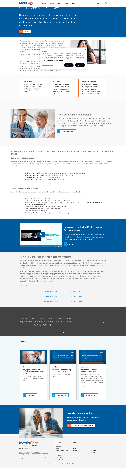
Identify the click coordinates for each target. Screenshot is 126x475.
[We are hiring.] (20, 448)
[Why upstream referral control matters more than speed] (33, 357)
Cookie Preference (47, 65)
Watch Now (71, 244)
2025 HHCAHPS (76, 296)
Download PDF (61, 395)
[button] (22, 321)
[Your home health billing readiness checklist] (63, 357)
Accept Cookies (80, 65)
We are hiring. (25, 448)
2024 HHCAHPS (76, 301)
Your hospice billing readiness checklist (89, 371)
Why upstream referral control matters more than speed (33, 372)
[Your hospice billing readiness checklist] (92, 357)
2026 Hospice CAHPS (50, 292)
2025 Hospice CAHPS (50, 296)
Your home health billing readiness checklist (61, 371)
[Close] (85, 49)
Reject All (68, 65)
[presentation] (18, 372)
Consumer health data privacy (54, 60)
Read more (31, 395)
